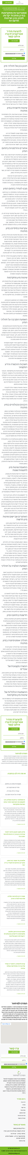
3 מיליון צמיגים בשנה (19, 1128)
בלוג (19, 8)
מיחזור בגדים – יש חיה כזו (18, 1133)
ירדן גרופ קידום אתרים (14, 1148)
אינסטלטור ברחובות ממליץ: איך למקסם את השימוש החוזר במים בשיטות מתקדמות (14, 802)
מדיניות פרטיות (11, 53)
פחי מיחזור (22, 1141)
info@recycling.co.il (14, 1153)
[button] (25, 2)
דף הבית (23, 8)
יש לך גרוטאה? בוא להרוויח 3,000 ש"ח (14, 1131)
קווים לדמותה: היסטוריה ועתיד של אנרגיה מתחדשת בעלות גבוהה (15, 966)
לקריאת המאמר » (20, 824)
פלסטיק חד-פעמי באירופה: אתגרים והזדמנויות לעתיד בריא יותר (14, 863)
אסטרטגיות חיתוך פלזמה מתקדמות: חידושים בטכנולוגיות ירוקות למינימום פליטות (14, 934)
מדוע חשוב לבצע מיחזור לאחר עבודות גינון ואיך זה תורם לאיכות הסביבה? (14, 834)
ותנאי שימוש (7, 1064)
